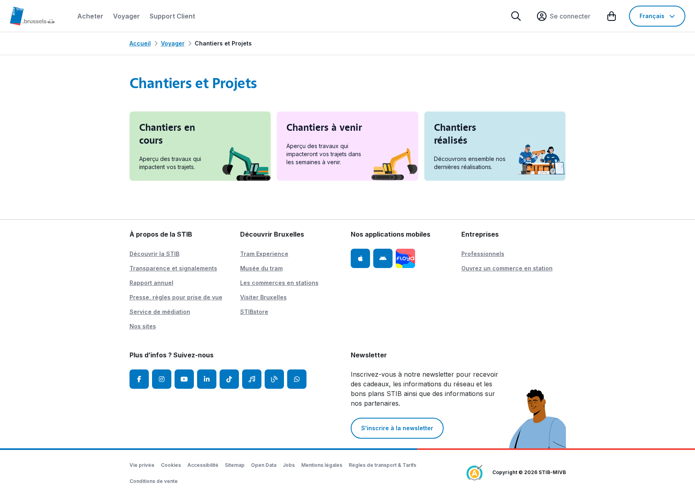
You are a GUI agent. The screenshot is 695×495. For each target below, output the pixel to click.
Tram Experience (264, 253)
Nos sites (143, 326)
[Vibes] (251, 379)
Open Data (263, 465)
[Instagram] (161, 379)
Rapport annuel (151, 282)
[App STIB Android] (383, 258)
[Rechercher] (516, 16)
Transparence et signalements (173, 268)
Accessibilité (202, 465)
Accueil (140, 43)
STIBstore (254, 311)
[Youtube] (184, 379)
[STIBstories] (274, 379)
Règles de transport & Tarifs (382, 465)
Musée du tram (261, 268)
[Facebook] (139, 379)
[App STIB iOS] (360, 258)
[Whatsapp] (296, 379)
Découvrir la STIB (154, 253)
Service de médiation (160, 311)
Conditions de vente (154, 481)
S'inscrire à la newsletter (397, 428)
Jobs (289, 465)
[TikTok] (229, 379)
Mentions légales (321, 465)
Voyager (126, 16)
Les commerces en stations (279, 282)
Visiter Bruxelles (263, 297)
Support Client (172, 16)
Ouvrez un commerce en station (507, 268)
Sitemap (235, 465)
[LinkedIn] (206, 379)
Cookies (171, 465)
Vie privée (142, 465)
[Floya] (405, 258)
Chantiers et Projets (223, 43)
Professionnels (482, 253)
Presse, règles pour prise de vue (176, 297)
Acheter (90, 16)
